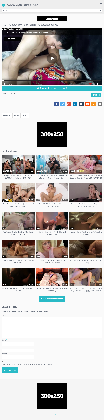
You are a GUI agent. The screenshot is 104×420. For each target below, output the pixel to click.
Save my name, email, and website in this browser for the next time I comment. (28, 364)
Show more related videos (52, 298)
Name (4, 340)
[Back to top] (98, 413)
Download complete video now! (53, 88)
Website (4, 353)
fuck (17, 115)
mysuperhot (52, 415)
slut (26, 115)
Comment (5, 315)
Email (4, 347)
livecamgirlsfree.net (21, 5)
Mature (7, 115)
